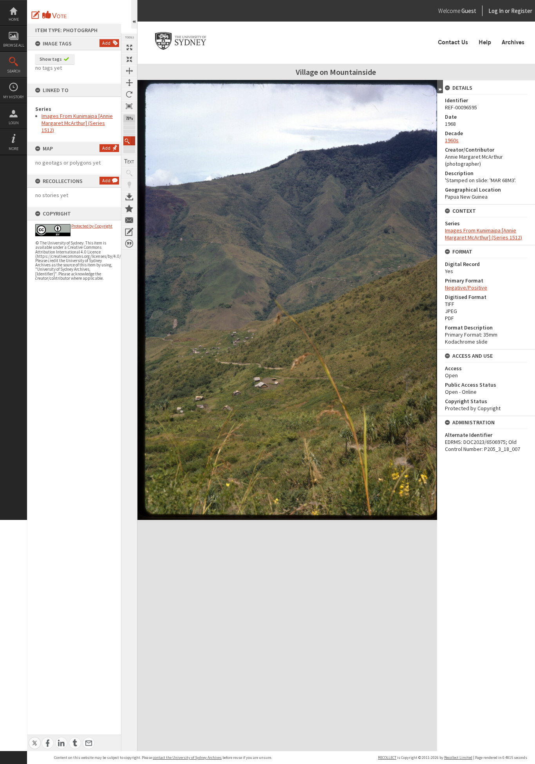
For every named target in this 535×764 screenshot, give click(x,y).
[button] (129, 140)
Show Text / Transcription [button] (129, 161)
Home (14, 19)
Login (14, 122)
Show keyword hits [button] (129, 173)
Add (106, 43)
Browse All (13, 45)
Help (485, 42)
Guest (468, 10)
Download (129, 197)
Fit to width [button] (129, 71)
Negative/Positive (466, 287)
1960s (452, 140)
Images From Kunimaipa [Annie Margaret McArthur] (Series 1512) (77, 123)
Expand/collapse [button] (440, 86)
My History (13, 97)
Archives (513, 42)
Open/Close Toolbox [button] (134, 14)
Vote (55, 15)
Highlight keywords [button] (129, 185)
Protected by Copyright (91, 226)
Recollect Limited (458, 757)
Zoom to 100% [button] (129, 106)
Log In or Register (495, 10)
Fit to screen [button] (129, 59)
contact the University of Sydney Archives (187, 757)
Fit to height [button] (129, 83)
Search (13, 71)
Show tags (51, 59)
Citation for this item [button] (129, 244)
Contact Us (453, 42)
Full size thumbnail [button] (129, 47)
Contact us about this (129, 220)
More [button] (13, 148)
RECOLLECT (387, 757)
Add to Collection (129, 208)
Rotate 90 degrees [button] (129, 94)
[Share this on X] (35, 738)
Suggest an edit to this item (35, 15)
